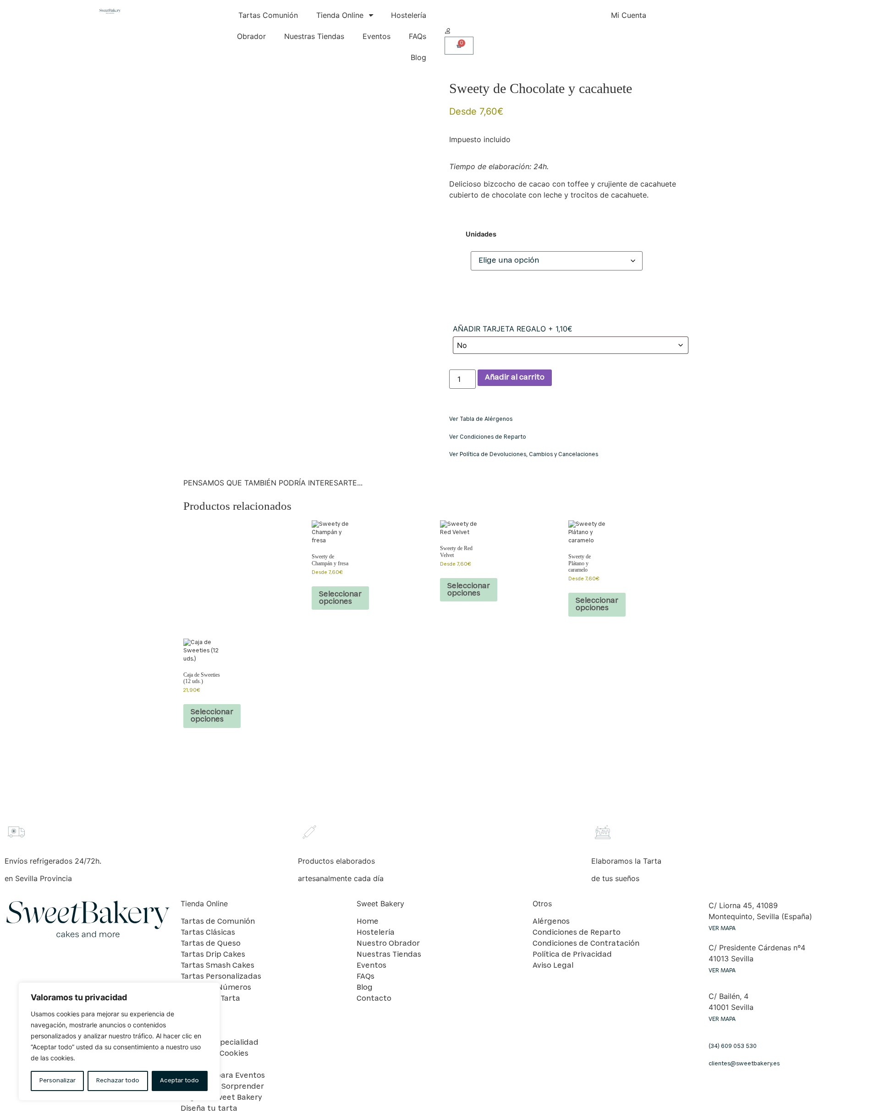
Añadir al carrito (514, 377)
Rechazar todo (117, 1081)
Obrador (251, 36)
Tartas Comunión (268, 15)
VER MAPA (722, 929)
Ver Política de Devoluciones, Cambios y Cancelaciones (523, 455)
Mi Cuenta (628, 15)
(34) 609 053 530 (733, 1046)
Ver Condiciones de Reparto (487, 437)
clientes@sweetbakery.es (744, 1064)
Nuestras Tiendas (314, 36)
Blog (418, 57)
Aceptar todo (179, 1081)
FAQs (417, 36)
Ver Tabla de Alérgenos (480, 419)
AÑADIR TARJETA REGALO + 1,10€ (512, 328)
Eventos (376, 36)
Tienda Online (339, 15)
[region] (119, 1041)
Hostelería (408, 15)
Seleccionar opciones (340, 598)
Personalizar (57, 1081)
